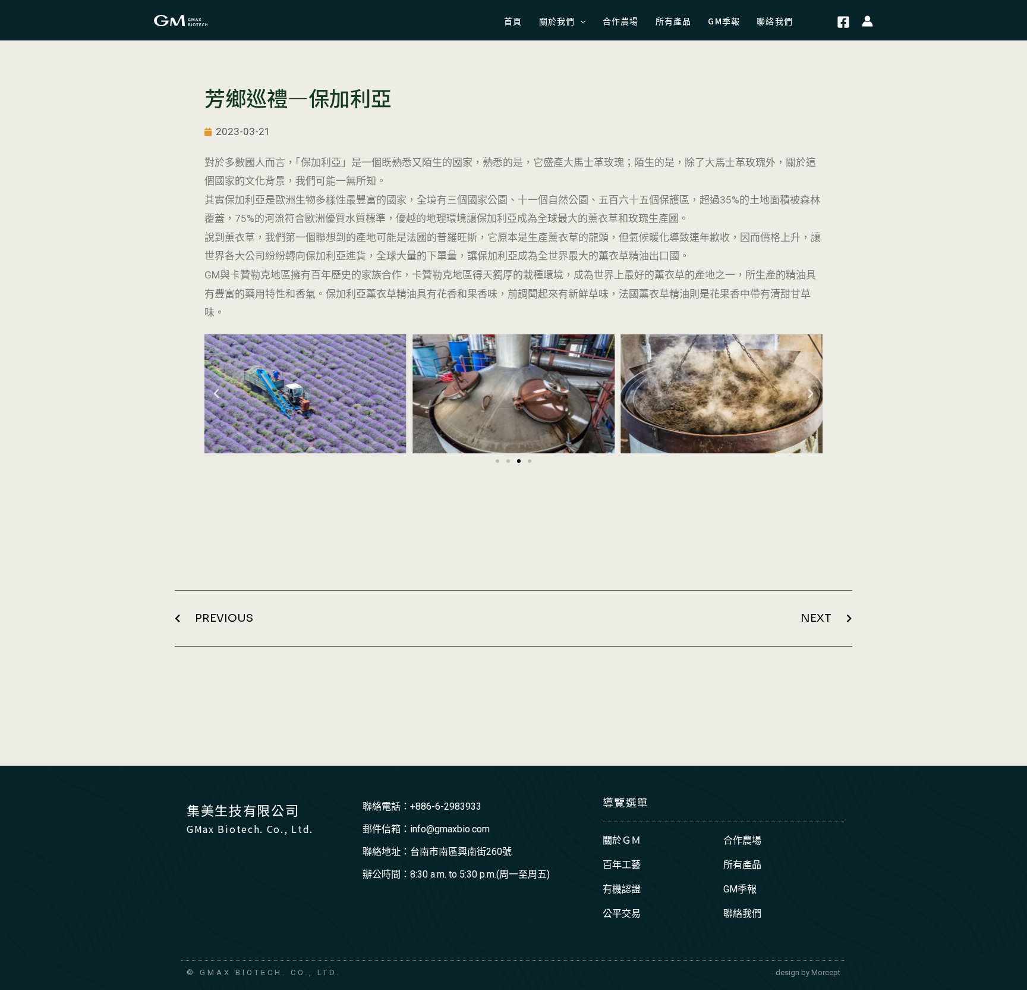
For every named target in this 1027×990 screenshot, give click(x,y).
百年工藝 (622, 864)
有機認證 (622, 889)
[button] (497, 461)
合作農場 (742, 840)
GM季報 (740, 889)
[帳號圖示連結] (867, 20)
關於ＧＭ (622, 840)
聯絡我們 (742, 913)
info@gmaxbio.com (450, 829)
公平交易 (622, 913)
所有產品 (742, 864)
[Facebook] (843, 22)
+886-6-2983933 (445, 806)
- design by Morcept (805, 972)
